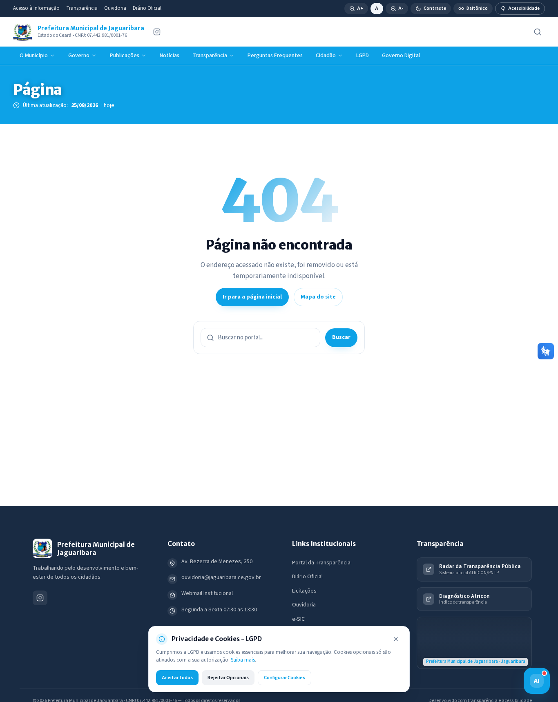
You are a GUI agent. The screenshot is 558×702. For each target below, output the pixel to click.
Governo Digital (401, 55)
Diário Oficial (147, 8)
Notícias (169, 55)
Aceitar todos (177, 677)
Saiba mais (243, 660)
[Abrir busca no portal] (537, 32)
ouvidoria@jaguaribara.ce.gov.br (221, 577)
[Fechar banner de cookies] (396, 639)
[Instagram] (157, 32)
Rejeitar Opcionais (228, 677)
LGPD (362, 55)
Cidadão (326, 55)
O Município (34, 55)
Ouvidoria (115, 8)
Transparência (82, 8)
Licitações (304, 591)
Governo (78, 55)
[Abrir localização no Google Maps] (474, 643)
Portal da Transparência (321, 563)
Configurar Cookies (284, 677)
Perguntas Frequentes (275, 55)
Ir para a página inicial (252, 297)
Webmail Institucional (207, 593)
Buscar (341, 337)
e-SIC (298, 619)
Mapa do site (318, 297)
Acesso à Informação (36, 8)
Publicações (124, 55)
